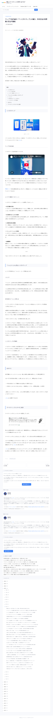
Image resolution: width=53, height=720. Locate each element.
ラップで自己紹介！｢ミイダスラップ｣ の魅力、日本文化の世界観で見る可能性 (20, 628)
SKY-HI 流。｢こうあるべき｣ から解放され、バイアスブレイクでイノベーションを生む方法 (22, 624)
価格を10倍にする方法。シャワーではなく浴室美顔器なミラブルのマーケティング (21, 634)
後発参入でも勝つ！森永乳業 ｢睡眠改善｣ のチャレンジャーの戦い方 (18, 646)
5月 (6, 606)
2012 (5, 705)
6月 (6, 604)
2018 (5, 691)
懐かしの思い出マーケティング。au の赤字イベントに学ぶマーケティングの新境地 (21, 622)
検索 (36, 9)
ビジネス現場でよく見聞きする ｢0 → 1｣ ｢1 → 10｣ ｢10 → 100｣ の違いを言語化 (17, 560)
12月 (6, 590)
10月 (6, 594)
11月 (6, 592)
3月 (6, 674)
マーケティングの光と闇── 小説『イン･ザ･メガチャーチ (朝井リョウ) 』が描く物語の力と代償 (20, 561)
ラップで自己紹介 (12, 91)
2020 (5, 686)
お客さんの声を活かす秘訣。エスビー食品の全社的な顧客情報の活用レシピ (20, 632)
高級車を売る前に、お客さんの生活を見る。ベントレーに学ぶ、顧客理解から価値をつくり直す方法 (21, 570)
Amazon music (37, 506)
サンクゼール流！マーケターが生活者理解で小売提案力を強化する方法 (19, 650)
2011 (5, 707)
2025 (5, 583)
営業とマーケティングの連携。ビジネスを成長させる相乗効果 (17, 618)
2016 (5, 696)
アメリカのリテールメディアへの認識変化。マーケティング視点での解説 (19, 614)
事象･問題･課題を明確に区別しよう (10, 567)
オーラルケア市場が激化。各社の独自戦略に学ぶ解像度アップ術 (18, 658)
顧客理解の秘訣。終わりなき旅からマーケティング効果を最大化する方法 (19, 656)
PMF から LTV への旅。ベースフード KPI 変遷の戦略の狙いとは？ (18, 630)
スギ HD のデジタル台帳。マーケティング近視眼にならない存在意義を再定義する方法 (22, 626)
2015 (5, 698)
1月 (6, 678)
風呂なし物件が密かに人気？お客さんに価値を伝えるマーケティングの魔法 (20, 652)
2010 (5, 710)
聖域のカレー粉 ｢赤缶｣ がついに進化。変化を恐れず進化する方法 (18, 608)
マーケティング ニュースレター (13, 6)
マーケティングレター (12, 506)
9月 (6, 597)
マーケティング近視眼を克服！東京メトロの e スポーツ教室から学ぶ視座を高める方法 (22, 610)
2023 (5, 588)
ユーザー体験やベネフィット (14, 93)
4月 (6, 671)
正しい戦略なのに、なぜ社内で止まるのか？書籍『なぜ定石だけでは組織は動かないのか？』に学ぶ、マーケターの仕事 (25, 569)
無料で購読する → (26, 484)
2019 (5, 689)
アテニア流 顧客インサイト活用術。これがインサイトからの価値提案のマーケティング (22, 620)
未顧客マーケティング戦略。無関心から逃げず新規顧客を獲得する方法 (16, 574)
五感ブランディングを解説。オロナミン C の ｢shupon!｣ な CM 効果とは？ (20, 638)
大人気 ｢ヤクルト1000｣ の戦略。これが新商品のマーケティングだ (18, 642)
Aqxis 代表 (35, 6)
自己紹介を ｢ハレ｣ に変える (14, 98)
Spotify (33, 506)
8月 (6, 599)
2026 (5, 581)
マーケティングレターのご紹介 (14, 104)
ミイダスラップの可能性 (13, 100)
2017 (5, 693)
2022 (5, 681)
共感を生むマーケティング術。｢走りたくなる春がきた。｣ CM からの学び (19, 668)
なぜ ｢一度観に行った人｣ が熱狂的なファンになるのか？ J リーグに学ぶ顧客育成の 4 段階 (19, 572)
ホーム (3, 6)
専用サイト (7, 189)
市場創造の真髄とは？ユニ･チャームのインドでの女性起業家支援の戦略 (19, 616)
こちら (19, 140)
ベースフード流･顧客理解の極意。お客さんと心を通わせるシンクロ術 (19, 640)
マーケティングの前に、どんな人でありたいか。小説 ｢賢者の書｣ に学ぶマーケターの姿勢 (19, 563)
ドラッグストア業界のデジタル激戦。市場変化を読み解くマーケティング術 (20, 664)
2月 (6, 676)
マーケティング (8, 16)
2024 (5, 585)
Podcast (29, 506)
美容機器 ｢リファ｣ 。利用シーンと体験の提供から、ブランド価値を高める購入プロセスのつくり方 (21, 565)
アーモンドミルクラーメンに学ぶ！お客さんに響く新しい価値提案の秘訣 (19, 648)
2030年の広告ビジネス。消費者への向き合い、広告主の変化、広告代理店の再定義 (21, 636)
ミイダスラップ (11, 89)
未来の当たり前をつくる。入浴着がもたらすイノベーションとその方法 (19, 666)
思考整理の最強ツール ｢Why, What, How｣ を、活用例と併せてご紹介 (16, 558)
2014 (5, 700)
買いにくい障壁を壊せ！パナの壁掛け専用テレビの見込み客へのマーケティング (20, 660)
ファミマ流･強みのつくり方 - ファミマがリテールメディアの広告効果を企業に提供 (21, 644)
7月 (6, 601)
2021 (5, 684)
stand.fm (42, 506)
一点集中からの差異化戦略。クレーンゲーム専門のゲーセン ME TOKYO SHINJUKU (21, 654)
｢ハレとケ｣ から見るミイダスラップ (15, 95)
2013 (5, 703)
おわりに (10, 102)
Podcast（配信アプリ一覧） (26, 6)
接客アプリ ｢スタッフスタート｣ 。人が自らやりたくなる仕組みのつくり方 (19, 662)
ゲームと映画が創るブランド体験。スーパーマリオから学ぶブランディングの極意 (21, 612)
